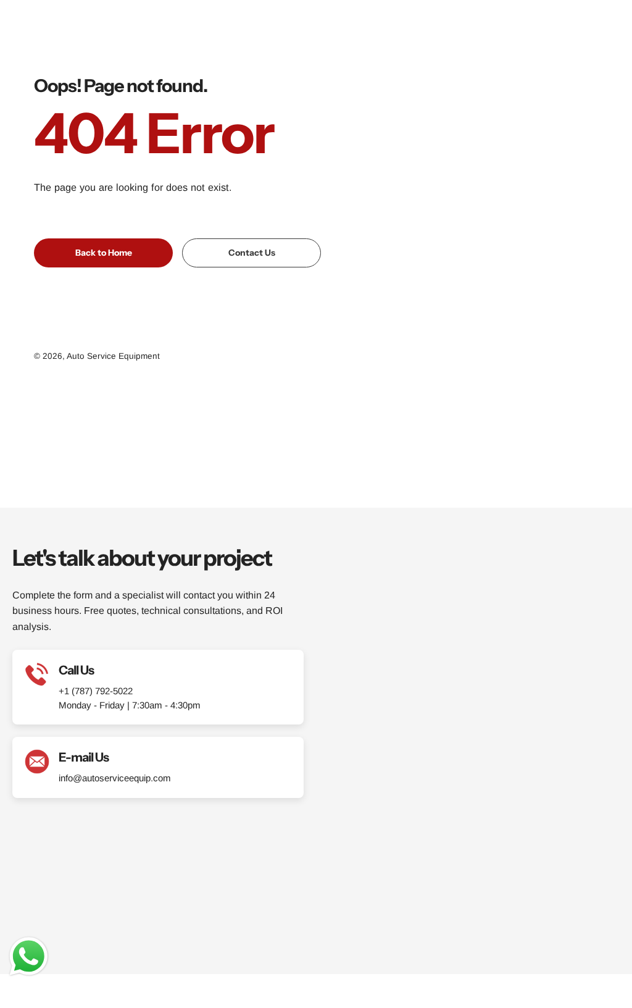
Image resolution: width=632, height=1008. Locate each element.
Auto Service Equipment (113, 356)
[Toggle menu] (607, 25)
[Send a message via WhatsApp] (28, 956)
